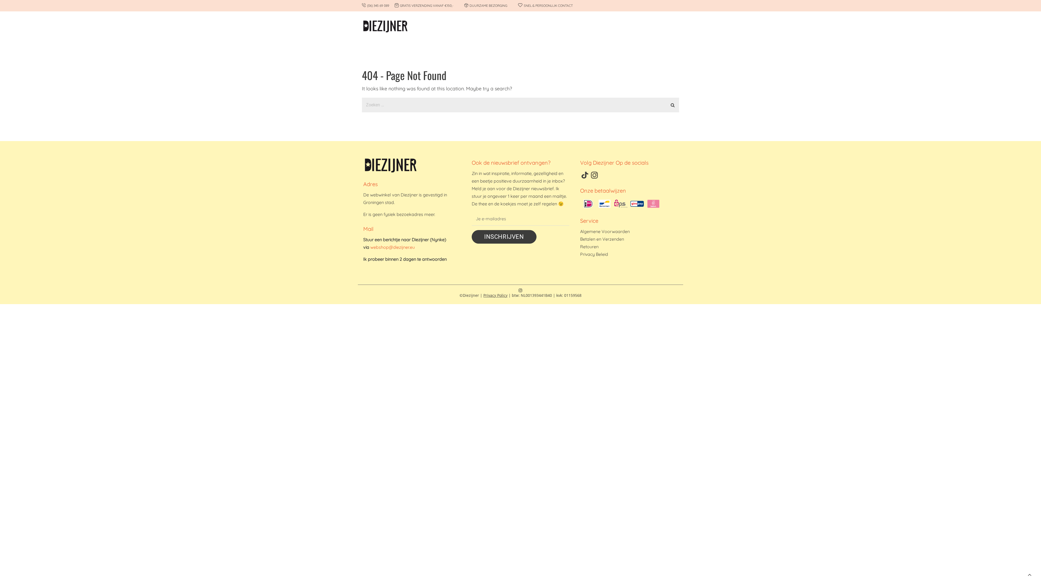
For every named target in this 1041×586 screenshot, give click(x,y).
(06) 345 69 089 (378, 6)
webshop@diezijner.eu (392, 247)
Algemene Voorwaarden (605, 231)
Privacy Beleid (594, 254)
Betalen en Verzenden (602, 239)
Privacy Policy (495, 295)
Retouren (589, 246)
